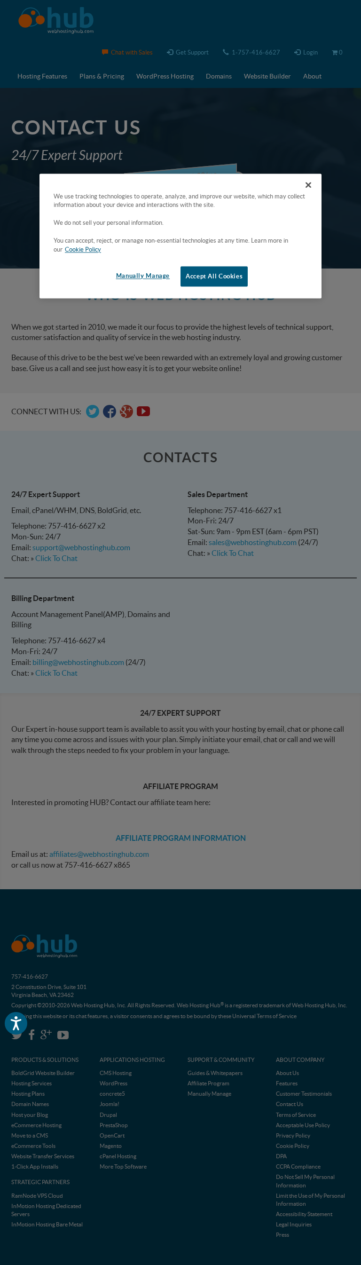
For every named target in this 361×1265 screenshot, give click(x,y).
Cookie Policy (83, 249)
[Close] (308, 184)
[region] (180, 236)
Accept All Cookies (214, 276)
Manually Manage (143, 275)
